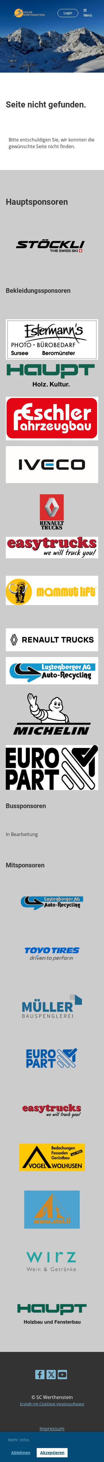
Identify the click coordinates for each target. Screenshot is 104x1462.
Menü (87, 15)
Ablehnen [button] (20, 1452)
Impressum (52, 1428)
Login (68, 13)
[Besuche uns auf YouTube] (62, 1375)
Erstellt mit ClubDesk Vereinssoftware (52, 1404)
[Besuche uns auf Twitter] (51, 1375)
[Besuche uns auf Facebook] (39, 1375)
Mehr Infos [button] (18, 1440)
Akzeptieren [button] (52, 1452)
